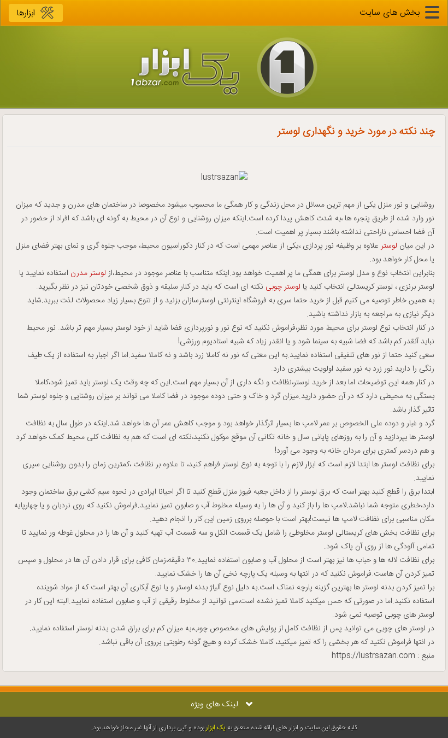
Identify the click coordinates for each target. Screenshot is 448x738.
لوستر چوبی (283, 287)
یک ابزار (216, 727)
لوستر (389, 246)
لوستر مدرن (88, 273)
